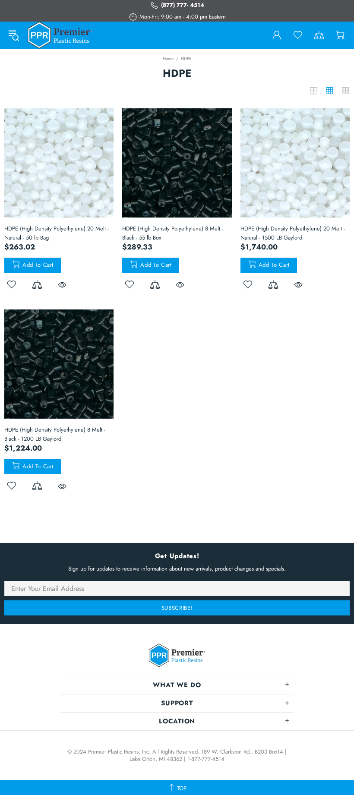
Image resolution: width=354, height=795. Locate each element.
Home (168, 58)
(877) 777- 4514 (182, 5)
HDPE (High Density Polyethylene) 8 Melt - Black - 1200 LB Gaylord (54, 434)
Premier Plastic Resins (60, 35)
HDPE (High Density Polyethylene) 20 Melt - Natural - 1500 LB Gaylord (292, 233)
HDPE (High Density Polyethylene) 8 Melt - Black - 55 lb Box (172, 233)
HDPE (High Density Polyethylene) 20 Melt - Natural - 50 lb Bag (56, 233)
